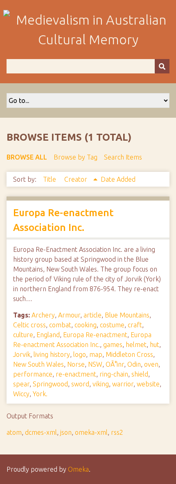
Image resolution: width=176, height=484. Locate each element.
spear (21, 384)
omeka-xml (91, 432)
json (66, 432)
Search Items (123, 157)
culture (23, 334)
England (48, 334)
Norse (76, 364)
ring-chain (113, 374)
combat (60, 325)
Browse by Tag (75, 157)
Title (50, 179)
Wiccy (21, 393)
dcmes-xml (41, 432)
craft (135, 325)
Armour (69, 315)
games (112, 344)
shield (139, 374)
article (92, 315)
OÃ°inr (115, 364)
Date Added (118, 179)
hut (154, 344)
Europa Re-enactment (95, 334)
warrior (122, 384)
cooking (85, 325)
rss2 (117, 432)
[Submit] (162, 66)
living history (52, 354)
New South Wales (38, 364)
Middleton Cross (129, 354)
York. (40, 393)
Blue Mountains (127, 315)
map (95, 354)
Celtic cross (29, 325)
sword (80, 384)
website (148, 384)
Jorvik (21, 354)
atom (14, 432)
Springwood (50, 384)
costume (112, 325)
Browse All (27, 157)
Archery (43, 315)
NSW (95, 364)
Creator (76, 179)
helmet (136, 344)
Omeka (78, 469)
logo (79, 354)
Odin (134, 364)
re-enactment (76, 374)
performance (32, 374)
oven (151, 364)
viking (101, 384)
